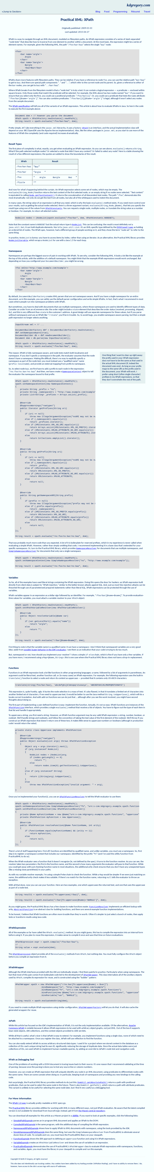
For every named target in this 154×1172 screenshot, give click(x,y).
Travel (147, 11)
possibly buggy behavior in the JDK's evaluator (45, 650)
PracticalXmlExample (23, 1146)
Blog (98, 11)
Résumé (135, 11)
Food (106, 11)
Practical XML (19, 1108)
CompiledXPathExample (24, 1125)
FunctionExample (21, 1139)
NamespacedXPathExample (25, 1128)
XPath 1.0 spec (19, 1103)
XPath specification (21, 106)
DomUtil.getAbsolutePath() (92, 1082)
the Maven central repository (91, 1111)
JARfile (75, 1116)
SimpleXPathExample (23, 1121)
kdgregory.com (138, 5)
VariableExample (21, 1143)
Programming (120, 11)
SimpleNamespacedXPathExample (29, 1132)
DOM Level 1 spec (125, 227)
